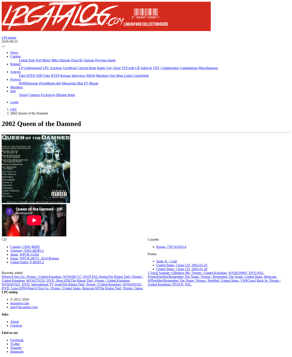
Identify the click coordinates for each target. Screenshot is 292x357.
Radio (101, 68)
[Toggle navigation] (3, 46)
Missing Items (65, 95)
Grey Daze (113, 68)
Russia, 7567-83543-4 (171, 247)
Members (16, 87)
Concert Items (86, 68)
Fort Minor (43, 60)
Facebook (17, 340)
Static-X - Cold (166, 261)
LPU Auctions (52, 68)
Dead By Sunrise (82, 60)
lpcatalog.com (19, 303)
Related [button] (15, 64)
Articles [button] (15, 72)
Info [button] (13, 91)
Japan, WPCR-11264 (24, 254)
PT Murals (91, 83)
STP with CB (131, 68)
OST (156, 68)
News (14, 52)
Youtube (16, 348)
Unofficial (70, 68)
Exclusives (48, 95)
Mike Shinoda (60, 60)
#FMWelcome (28, 83)
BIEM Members (98, 75)
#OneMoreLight (50, 83)
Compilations (189, 68)
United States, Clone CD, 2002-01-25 (181, 265)
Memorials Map (72, 83)
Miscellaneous (208, 68)
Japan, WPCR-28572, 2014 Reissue (34, 258)
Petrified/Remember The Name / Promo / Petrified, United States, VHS (200, 280)
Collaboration (170, 68)
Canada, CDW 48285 (25, 247)
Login (14, 102)
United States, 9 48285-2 (27, 262)
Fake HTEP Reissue (57, 75)
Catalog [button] (15, 56)
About (23, 95)
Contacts (34, 95)
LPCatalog (9, 37)
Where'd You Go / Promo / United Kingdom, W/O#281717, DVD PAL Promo (55, 276)
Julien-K (146, 68)
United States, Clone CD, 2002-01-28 (181, 269)
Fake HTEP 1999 (31, 75)
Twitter (15, 344)
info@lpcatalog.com (24, 307)
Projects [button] (15, 79)
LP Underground (30, 68)
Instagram (17, 351)
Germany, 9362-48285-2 (27, 250)
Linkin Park (27, 60)
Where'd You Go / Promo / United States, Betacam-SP (62, 288)
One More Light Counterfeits (129, 75)
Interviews (79, 75)
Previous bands (105, 60)
